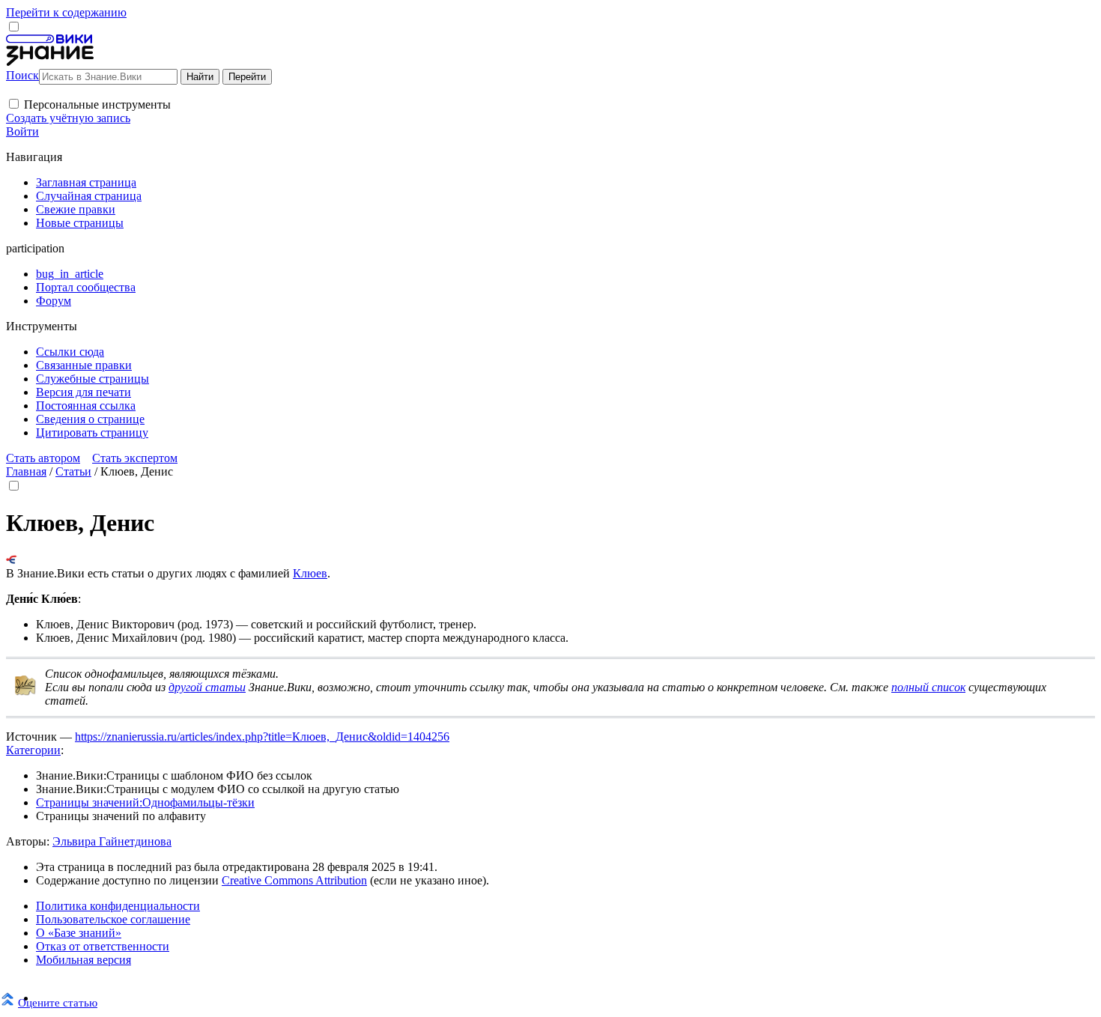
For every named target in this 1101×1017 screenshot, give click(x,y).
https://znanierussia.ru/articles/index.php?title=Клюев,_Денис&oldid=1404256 (262, 736)
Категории (33, 750)
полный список (928, 687)
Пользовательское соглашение (113, 919)
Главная (26, 471)
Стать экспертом (135, 458)
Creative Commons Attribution (294, 880)
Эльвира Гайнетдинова (112, 841)
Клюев (310, 573)
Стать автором (43, 458)
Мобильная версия (83, 959)
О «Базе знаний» (78, 932)
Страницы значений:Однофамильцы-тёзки (145, 802)
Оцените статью (57, 1002)
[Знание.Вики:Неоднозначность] (25, 692)
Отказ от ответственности (102, 946)
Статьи (73, 471)
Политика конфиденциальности (118, 905)
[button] (14, 104)
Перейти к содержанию (66, 12)
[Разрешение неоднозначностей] (11, 559)
